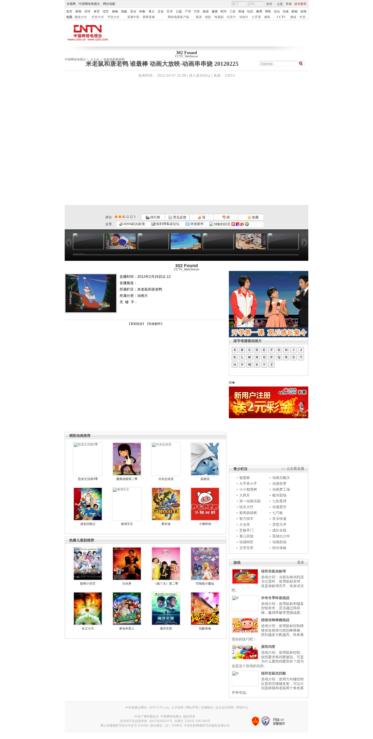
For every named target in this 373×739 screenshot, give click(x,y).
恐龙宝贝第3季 (88, 479)
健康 (215, 11)
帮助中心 (242, 707)
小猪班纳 (205, 524)
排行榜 (154, 217)
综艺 (106, 11)
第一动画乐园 (250, 501)
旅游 (206, 11)
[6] (124, 216)
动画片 (243, 17)
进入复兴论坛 (199, 75)
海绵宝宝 (127, 524)
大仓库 (244, 524)
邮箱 (295, 11)
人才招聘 (177, 707)
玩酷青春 (205, 628)
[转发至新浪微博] (242, 224)
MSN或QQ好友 (134, 224)
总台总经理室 (224, 707)
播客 (267, 17)
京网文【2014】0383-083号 (192, 721)
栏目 (303, 17)
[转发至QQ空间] (247, 224)
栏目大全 (98, 17)
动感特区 (246, 542)
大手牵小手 (248, 483)
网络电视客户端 (178, 17)
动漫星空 (279, 507)
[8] (127, 216)
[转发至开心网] (233, 224)
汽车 (197, 11)
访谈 (286, 11)
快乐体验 (279, 548)
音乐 (133, 11)
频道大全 (81, 17)
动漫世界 (279, 483)
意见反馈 (179, 217)
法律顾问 (207, 707)
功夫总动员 (166, 479)
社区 (250, 11)
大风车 (244, 495)
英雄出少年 (281, 536)
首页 (69, 11)
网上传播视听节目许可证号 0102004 (124, 725)
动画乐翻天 (281, 478)
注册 (280, 4)
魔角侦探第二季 (127, 479)
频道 (293, 17)
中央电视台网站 (136, 707)
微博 (259, 11)
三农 (232, 11)
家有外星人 (126, 628)
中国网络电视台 (89, 4)
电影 (208, 17)
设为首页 (300, 4)
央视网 (71, 4)
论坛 (277, 11)
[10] (131, 216)
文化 (161, 11)
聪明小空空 (87, 583)
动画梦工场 (281, 489)
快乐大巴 (246, 507)
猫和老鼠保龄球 (273, 571)
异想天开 (279, 524)
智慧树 (244, 478)
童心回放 (246, 536)
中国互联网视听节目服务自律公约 (207, 725)
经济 (87, 11)
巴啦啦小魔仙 (205, 583)
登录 (269, 4)
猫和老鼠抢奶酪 (273, 673)
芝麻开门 (246, 530)
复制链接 (136, 324)
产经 (188, 11)
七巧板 (277, 513)
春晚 (115, 11)
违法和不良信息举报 (133, 721)
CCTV (281, 17)
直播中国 (133, 17)
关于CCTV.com (159, 707)
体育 (97, 11)
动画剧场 (279, 542)
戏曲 (124, 11)
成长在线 (279, 530)
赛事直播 (149, 17)
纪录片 (231, 17)
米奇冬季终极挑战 (275, 598)
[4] (120, 216)
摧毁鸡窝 (268, 647)
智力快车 (246, 519)
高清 (199, 17)
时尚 (224, 11)
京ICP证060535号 (160, 721)
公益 (179, 11)
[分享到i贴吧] (237, 224)
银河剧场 (279, 495)
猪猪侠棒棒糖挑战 (275, 620)
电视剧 (219, 17)
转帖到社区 (222, 224)
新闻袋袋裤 (248, 513)
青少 (151, 11)
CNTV (230, 75)
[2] (116, 216)
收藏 (255, 217)
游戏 (303, 11)
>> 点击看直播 (292, 469)
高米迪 (166, 524)
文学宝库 (246, 548)
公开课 (256, 17)
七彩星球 (279, 501)
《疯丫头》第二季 (166, 583)
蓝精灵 (205, 479)
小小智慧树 (248, 489)
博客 (268, 11)
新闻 (78, 11)
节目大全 (113, 17)
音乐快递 (279, 519)
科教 (142, 11)
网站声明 (192, 707)
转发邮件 (197, 224)
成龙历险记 (87, 524)
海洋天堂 (166, 628)
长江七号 (88, 628)
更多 (300, 562)
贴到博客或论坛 (167, 224)
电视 (69, 17)
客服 (289, 4)
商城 (241, 11)
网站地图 (109, 4)
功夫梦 (126, 583)
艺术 (170, 11)
